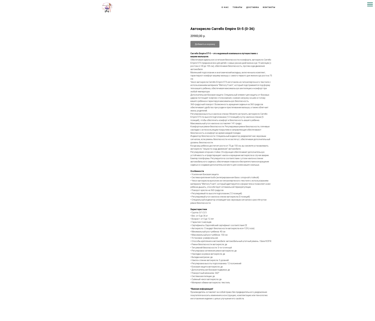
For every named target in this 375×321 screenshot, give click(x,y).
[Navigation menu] (370, 4)
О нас (225, 7)
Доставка (252, 7)
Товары (238, 7)
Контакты (269, 7)
